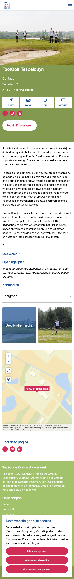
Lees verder (9, 253)
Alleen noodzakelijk (37, 560)
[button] (37, 390)
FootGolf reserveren (19, 125)
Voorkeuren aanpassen (37, 569)
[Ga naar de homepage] (7, 5)
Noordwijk (8, 509)
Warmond (8, 514)
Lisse (5, 504)
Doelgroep (9, 296)
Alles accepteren (37, 551)
